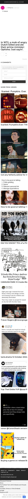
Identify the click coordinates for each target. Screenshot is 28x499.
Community (11, 470)
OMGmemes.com (14, 2)
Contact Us (4, 472)
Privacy (23, 470)
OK (24, 497)
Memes (14, 87)
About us (4, 470)
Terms (18, 470)
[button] (2, 2)
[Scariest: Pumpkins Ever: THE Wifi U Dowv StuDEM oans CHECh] (14, 106)
